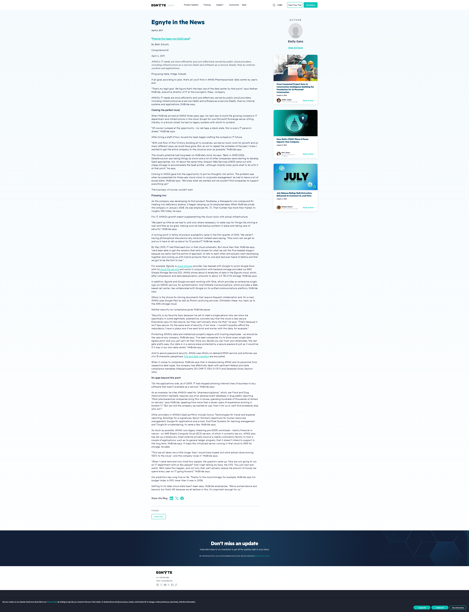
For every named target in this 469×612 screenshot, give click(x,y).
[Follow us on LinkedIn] (157, 585)
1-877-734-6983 (164, 578)
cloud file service (169, 269)
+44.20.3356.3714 (166, 581)
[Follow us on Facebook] (172, 585)
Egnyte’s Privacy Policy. (262, 556)
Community (234, 4)
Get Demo (310, 5)
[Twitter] (176, 498)
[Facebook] (182, 498)
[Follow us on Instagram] (161, 585)
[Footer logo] (164, 572)
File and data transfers (196, 356)
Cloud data (158, 516)
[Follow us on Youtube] (165, 585)
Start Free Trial (294, 5)
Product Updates (191, 4)
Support (219, 4)
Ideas (244, 4)
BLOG (171, 5)
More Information (458, 607)
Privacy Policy (52, 602)
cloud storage (184, 265)
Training (207, 4)
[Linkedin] (171, 498)
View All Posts (295, 47)
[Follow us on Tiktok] (176, 585)
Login (279, 4)
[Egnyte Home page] (158, 5)
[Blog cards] (296, 79)
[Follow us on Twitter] (168, 585)
